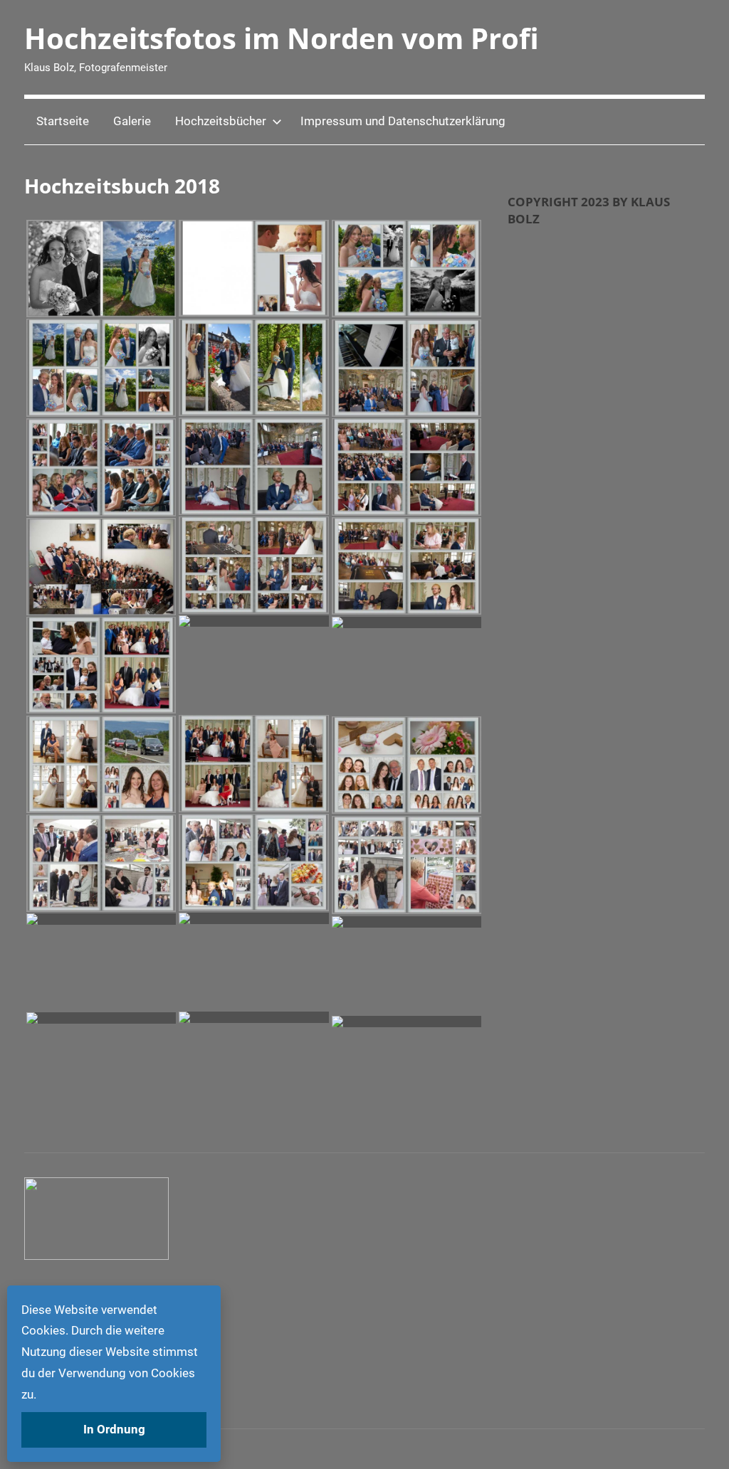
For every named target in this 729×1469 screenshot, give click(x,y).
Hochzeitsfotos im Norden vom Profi (281, 38)
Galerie (132, 121)
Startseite (62, 121)
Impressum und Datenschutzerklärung (402, 121)
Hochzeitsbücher (220, 121)
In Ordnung (114, 1429)
